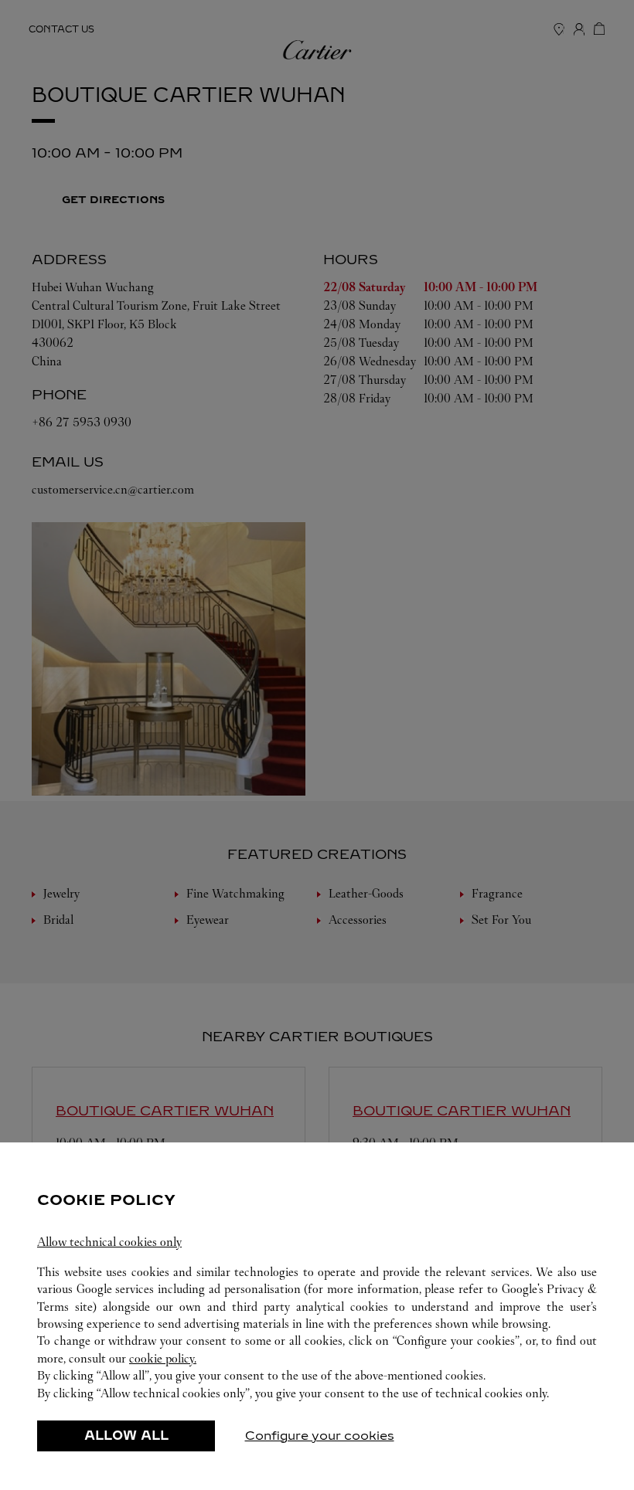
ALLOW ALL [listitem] (126, 1435)
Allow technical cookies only (109, 1241)
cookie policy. (162, 1358)
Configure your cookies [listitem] (319, 1435)
